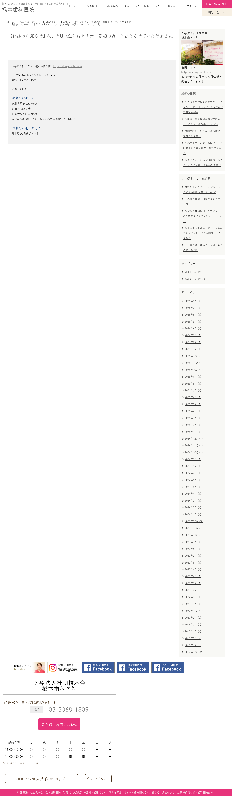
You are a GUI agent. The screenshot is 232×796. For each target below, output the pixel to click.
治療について (131, 6)
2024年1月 (193, 514)
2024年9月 (193, 459)
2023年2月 (193, 590)
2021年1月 (193, 604)
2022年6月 (193, 597)
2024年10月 (194, 452)
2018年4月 (193, 645)
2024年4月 (193, 493)
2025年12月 (194, 356)
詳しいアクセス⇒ (98, 778)
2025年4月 (193, 411)
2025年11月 (194, 363)
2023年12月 (194, 521)
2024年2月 (193, 507)
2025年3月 (193, 418)
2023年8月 (193, 549)
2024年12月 (194, 438)
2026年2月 (193, 342)
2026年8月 (193, 301)
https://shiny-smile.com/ (67, 66)
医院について (151, 6)
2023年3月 (193, 583)
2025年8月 (193, 383)
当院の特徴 (111, 6)
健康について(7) (194, 272)
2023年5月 (193, 569)
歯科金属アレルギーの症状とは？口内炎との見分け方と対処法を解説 (203, 148)
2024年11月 (194, 445)
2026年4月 (193, 328)
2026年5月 (193, 321)
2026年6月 (193, 314)
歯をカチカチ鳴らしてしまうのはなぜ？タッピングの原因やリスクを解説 (203, 233)
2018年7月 (193, 638)
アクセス (191, 6)
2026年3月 (193, 335)
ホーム (72, 6)
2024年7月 (193, 473)
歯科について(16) (195, 279)
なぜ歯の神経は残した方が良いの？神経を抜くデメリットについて (202, 216)
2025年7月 (193, 390)
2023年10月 (194, 535)
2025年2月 (193, 425)
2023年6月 (193, 562)
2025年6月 (193, 397)
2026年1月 (193, 349)
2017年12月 (194, 652)
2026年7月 (193, 308)
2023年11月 (194, 528)
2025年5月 (193, 404)
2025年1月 (193, 432)
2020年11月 (194, 611)
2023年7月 (193, 555)
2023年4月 (193, 576)
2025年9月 (193, 376)
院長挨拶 (92, 6)
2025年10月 (194, 370)
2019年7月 (193, 624)
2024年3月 (193, 500)
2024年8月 (193, 466)
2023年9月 (193, 542)
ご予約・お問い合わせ (59, 724)
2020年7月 (193, 617)
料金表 (171, 6)
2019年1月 (193, 631)
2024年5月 (193, 487)
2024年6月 (193, 480)
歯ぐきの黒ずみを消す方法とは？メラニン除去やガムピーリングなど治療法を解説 (203, 107)
